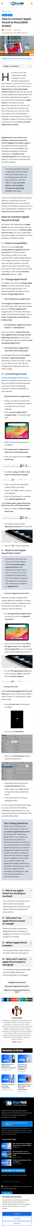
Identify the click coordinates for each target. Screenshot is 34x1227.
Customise (17, 1219)
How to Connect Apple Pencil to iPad (17, 991)
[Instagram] (21, 1042)
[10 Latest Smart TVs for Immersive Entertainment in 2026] (6, 1154)
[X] (5, 999)
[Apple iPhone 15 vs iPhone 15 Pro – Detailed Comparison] (8, 1059)
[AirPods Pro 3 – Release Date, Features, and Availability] (25, 1059)
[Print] (31, 999)
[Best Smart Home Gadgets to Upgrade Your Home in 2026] (6, 1146)
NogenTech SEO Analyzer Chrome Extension (16, 1124)
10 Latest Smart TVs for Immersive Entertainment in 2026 (22, 1153)
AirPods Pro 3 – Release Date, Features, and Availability (23, 1067)
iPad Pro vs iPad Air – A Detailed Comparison (8, 1086)
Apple (10, 11)
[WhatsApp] (19, 999)
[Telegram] (21, 999)
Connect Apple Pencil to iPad (17, 986)
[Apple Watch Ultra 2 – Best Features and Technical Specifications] (25, 1078)
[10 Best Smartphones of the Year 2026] (6, 1162)
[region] (17, 1210)
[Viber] (24, 999)
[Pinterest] (12, 999)
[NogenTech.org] (17, 3)
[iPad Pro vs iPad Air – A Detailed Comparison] (8, 1078)
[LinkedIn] (8, 999)
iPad (10, 15)
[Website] (13, 1042)
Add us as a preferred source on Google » (18, 58)
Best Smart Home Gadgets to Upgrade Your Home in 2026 (22, 1144)
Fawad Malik (7, 30)
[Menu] (2, 4)
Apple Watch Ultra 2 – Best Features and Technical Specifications (25, 1086)
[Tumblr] (10, 999)
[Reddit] (14, 999)
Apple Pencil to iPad (17, 982)
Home (5, 11)
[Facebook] (2, 999)
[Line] (26, 999)
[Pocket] (17, 999)
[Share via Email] (29, 999)
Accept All (17, 1214)
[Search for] (32, 4)
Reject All (17, 1223)
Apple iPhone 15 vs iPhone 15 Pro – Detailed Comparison (8, 1066)
